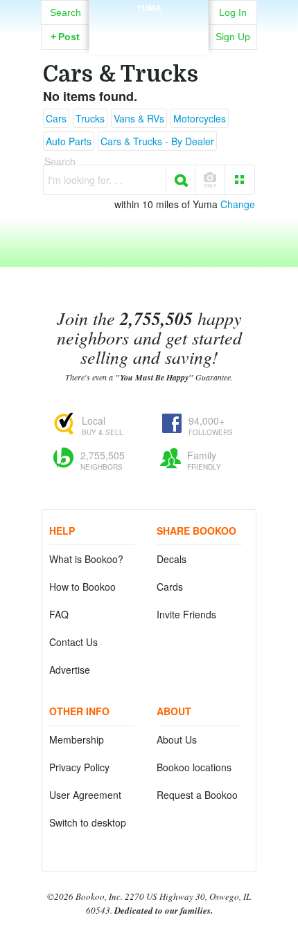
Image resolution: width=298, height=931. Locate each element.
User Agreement (85, 795)
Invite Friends (186, 614)
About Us (177, 739)
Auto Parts (68, 141)
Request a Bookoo (197, 795)
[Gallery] (239, 179)
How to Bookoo (82, 586)
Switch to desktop (87, 822)
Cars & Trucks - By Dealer (157, 141)
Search (65, 12)
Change (237, 204)
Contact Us (73, 642)
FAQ (59, 614)
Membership (76, 739)
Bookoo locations (194, 767)
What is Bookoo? (86, 559)
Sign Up (233, 36)
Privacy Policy (79, 767)
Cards (170, 586)
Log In (233, 12)
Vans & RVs (139, 118)
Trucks (90, 118)
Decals (171, 559)
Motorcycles (199, 118)
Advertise (69, 669)
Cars (56, 118)
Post (65, 36)
